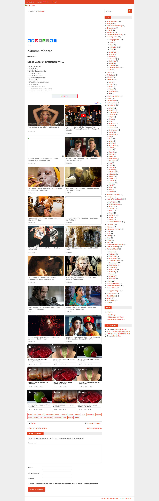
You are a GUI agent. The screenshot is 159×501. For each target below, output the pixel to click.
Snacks (109, 281)
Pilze (108, 238)
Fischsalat (112, 254)
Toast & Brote (111, 296)
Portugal (111, 167)
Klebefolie (110, 334)
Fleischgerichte (112, 37)
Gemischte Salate (114, 261)
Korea (111, 150)
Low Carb (110, 225)
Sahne (36, 417)
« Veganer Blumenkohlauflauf (37, 428)
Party (109, 233)
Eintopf (109, 30)
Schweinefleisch (114, 67)
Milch (110, 87)
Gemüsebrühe (49, 414)
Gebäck (111, 206)
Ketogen (110, 197)
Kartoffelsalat (113, 265)
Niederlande (113, 158)
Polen (110, 165)
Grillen (109, 98)
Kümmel (77, 414)
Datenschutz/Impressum (109, 498)
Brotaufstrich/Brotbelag (114, 26)
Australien (112, 114)
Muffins (111, 211)
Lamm (111, 63)
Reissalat (112, 276)
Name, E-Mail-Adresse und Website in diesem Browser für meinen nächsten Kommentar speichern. (64, 483)
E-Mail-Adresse (34, 473)
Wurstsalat (112, 278)
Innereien (112, 56)
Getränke (110, 79)
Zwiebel (77, 417)
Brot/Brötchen (113, 202)
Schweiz (111, 176)
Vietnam (111, 192)
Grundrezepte (111, 100)
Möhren (98, 414)
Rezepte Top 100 (42, 2)
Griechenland (113, 130)
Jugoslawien (113, 145)
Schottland (112, 172)
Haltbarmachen (112, 103)
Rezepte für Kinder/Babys (115, 244)
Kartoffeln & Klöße (113, 194)
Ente (35, 414)
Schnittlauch (57, 417)
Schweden (112, 174)
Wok (108, 302)
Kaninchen (112, 61)
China (111, 119)
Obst (108, 231)
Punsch (111, 89)
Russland (112, 169)
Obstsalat (112, 272)
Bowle (111, 82)
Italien (111, 141)
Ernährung (111, 315)
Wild (110, 70)
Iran (110, 136)
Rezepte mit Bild (112, 247)
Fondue (109, 73)
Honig (57, 414)
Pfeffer (30, 417)
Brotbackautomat (114, 204)
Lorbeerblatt (90, 414)
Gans (112, 45)
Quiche (111, 213)
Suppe (64, 417)
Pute (111, 49)
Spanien (111, 180)
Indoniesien (112, 134)
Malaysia (111, 152)
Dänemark (112, 123)
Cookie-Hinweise (125, 498)
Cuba (110, 121)
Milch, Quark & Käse (113, 229)
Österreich (112, 161)
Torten (111, 217)
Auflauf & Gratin (112, 21)
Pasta (109, 236)
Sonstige (111, 178)
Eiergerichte (111, 28)
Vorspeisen (110, 300)
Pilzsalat (111, 274)
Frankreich (112, 128)
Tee (110, 93)
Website (31, 479)
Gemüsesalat (113, 263)
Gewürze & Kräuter (113, 96)
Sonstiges (112, 215)
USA (110, 189)
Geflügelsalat (113, 258)
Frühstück (110, 75)
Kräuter (71, 414)
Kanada (111, 147)
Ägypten (111, 108)
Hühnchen (113, 47)
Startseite (30, 2)
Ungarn (111, 187)
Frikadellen (117, 336)
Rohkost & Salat (112, 249)
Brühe (30, 414)
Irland (110, 139)
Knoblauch (64, 414)
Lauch (83, 414)
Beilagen (110, 23)
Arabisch (111, 110)
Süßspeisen (111, 294)
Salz (41, 417)
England (111, 125)
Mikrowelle (110, 227)
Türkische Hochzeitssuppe (121, 331)
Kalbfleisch (112, 59)
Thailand (111, 183)
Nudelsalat (112, 269)
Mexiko (111, 156)
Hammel (111, 54)
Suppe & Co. (111, 288)
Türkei (111, 185)
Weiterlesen (64, 96)
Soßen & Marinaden (113, 285)
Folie (108, 331)
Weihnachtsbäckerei (115, 222)
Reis (108, 242)
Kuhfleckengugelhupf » (94, 428)
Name (30, 468)
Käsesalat (112, 267)
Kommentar (32, 443)
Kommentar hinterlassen (94, 423)
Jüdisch (111, 143)
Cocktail (111, 84)
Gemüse (40, 414)
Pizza (109, 240)
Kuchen (111, 208)
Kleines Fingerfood (120, 329)
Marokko (111, 154)
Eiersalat (111, 252)
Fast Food (110, 32)
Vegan (109, 298)
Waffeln (111, 219)
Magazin (54, 2)
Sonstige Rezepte (113, 283)
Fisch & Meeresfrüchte (114, 34)
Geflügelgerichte (114, 40)
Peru (110, 163)
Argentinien (112, 112)
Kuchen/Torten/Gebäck (114, 199)
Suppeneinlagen (114, 291)
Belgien (111, 117)
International (111, 105)
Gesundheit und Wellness (116, 319)
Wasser (70, 417)
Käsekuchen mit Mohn (123, 334)
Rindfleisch (112, 65)
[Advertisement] (64, 25)
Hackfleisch (112, 52)
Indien (111, 132)
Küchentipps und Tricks (115, 317)
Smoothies (112, 91)
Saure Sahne (48, 417)
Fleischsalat (112, 256)
